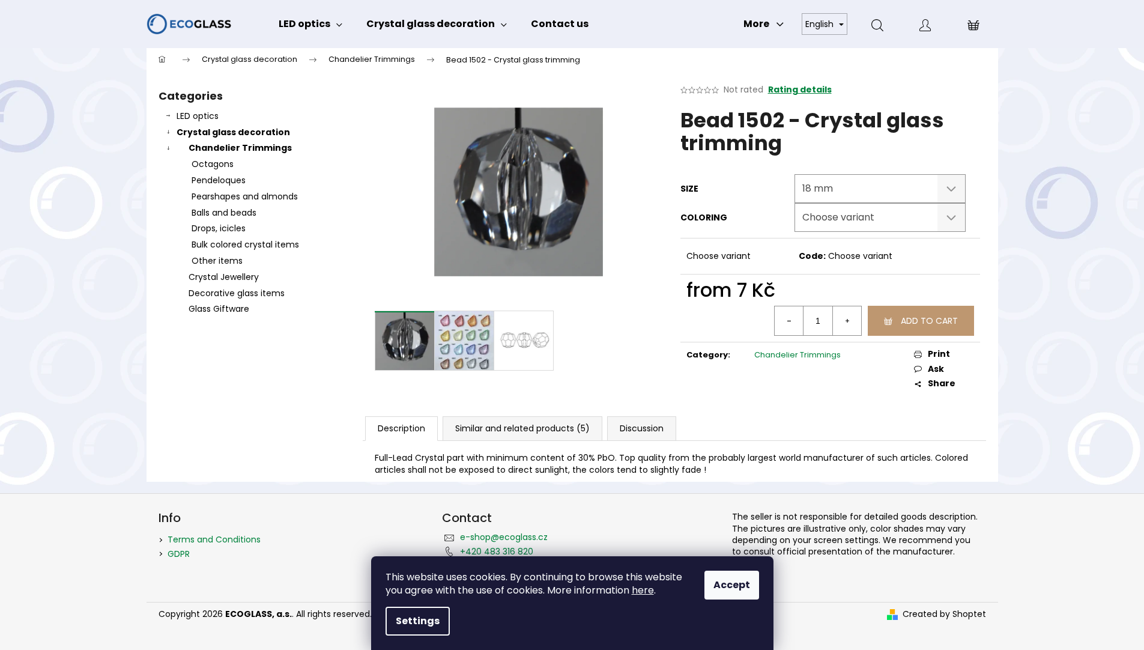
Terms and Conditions (214, 539)
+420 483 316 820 (496, 551)
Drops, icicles (219, 228)
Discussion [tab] (642, 428)
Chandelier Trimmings (240, 148)
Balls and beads (224, 213)
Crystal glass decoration (233, 132)
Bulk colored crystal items (245, 244)
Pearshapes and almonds (245, 196)
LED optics (198, 116)
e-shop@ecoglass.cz (504, 537)
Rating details (800, 90)
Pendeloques (219, 180)
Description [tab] (401, 428)
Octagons (213, 164)
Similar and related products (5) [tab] (522, 428)
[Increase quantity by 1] (846, 320)
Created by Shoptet (944, 614)
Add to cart (929, 321)
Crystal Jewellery (224, 277)
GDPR (179, 554)
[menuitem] (310, 24)
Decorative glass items (237, 293)
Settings (418, 621)
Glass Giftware (219, 309)
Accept (731, 585)
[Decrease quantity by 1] (789, 320)
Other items (217, 261)
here (643, 590)
